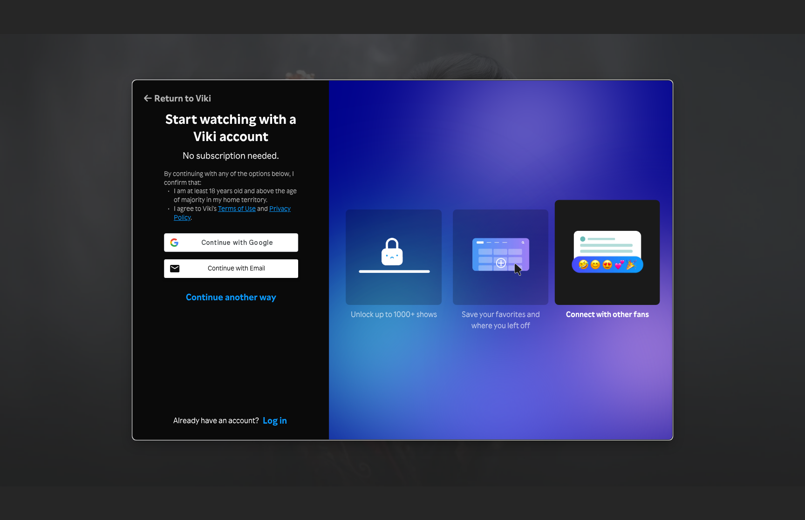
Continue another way (231, 297)
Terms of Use (237, 208)
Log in (275, 420)
